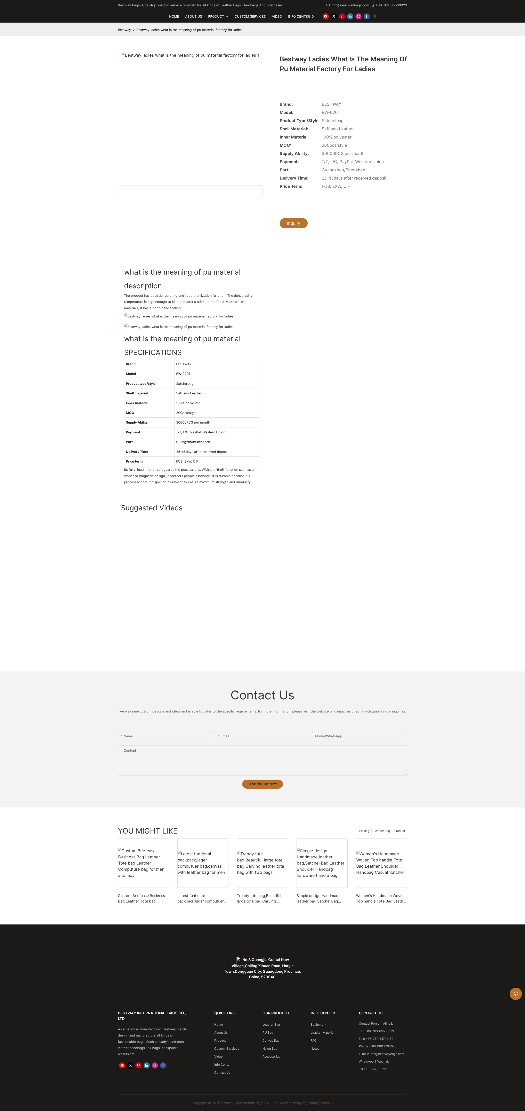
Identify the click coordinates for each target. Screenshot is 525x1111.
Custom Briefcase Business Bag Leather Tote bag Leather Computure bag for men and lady (141, 898)
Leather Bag (382, 831)
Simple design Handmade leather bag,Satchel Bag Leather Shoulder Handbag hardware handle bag (320, 898)
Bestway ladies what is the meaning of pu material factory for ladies (189, 30)
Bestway (124, 30)
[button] (313, 16)
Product (399, 831)
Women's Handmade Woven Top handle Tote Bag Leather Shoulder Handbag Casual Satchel (381, 898)
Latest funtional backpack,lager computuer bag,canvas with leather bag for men (202, 898)
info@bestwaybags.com (350, 5)
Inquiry (293, 223)
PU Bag (364, 831)
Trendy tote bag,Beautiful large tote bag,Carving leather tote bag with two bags (259, 898)
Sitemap (327, 1103)
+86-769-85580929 (391, 5)
